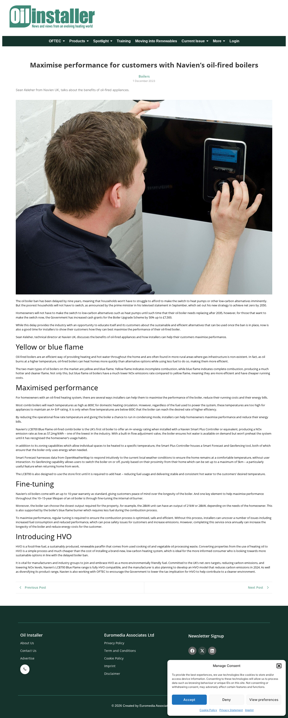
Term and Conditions (120, 650)
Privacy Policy (114, 643)
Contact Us (28, 650)
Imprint (249, 710)
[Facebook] (192, 651)
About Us (27, 643)
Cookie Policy (208, 710)
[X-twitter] (202, 651)
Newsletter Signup (206, 636)
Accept (189, 700)
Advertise (27, 658)
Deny (226, 700)
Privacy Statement (231, 710)
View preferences (263, 700)
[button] (279, 666)
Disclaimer (112, 673)
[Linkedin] (212, 651)
